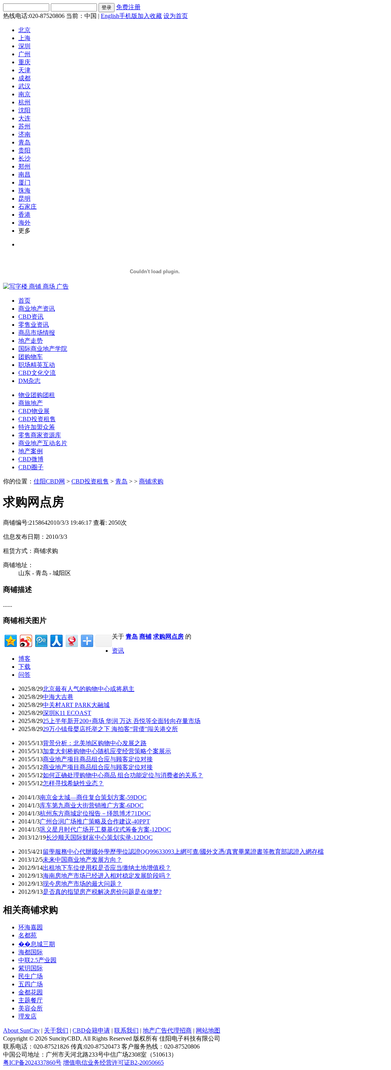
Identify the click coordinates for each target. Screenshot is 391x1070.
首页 (24, 300)
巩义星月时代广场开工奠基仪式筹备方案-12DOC (105, 829)
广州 (24, 54)
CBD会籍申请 (91, 1030)
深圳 (24, 46)
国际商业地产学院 (42, 348)
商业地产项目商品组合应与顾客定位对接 (98, 759)
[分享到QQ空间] (10, 640)
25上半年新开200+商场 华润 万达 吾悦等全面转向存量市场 (121, 721)
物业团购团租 (36, 395)
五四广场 (30, 984)
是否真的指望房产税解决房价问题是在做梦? (102, 891)
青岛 (24, 142)
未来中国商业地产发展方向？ (82, 859)
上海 (24, 38)
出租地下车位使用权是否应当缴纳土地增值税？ (107, 867)
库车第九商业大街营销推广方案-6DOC (92, 805)
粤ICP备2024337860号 (32, 1062)
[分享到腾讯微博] (41, 640)
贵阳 (24, 150)
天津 (24, 70)
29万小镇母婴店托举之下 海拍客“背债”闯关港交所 (110, 729)
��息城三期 (36, 944)
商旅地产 (30, 403)
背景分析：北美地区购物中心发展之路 (95, 743)
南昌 (24, 174)
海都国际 (30, 952)
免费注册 (128, 7)
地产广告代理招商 (167, 1030)
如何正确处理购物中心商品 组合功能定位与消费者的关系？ (123, 775)
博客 (24, 658)
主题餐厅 (30, 1000)
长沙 (24, 158)
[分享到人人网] (56, 640)
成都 (24, 78)
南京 (24, 94)
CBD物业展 (34, 411)
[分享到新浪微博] (25, 640)
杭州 (24, 102)
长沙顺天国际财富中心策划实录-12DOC (99, 837)
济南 (24, 134)
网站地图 (208, 1030)
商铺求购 (151, 481)
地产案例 (30, 451)
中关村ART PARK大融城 (76, 705)
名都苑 (27, 935)
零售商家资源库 (39, 435)
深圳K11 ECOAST (67, 713)
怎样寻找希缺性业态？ (73, 783)
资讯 (118, 650)
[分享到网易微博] (71, 640)
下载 (24, 666)
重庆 (24, 62)
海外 (24, 222)
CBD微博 (31, 459)
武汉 (24, 86)
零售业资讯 (33, 324)
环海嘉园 (30, 927)
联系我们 (126, 1030)
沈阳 (24, 110)
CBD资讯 (31, 316)
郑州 (24, 166)
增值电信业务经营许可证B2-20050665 (113, 1062)
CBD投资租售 (37, 419)
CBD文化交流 (37, 373)
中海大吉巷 (58, 697)
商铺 (145, 636)
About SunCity (21, 1030)
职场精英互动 (36, 365)
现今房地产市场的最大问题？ (82, 883)
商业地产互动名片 (42, 443)
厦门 (24, 182)
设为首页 (175, 16)
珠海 (24, 190)
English (110, 16)
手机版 (128, 16)
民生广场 (30, 976)
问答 (24, 674)
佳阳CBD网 (49, 481)
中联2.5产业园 (37, 960)
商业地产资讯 (36, 308)
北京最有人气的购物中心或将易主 (88, 689)
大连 (24, 118)
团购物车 (30, 356)
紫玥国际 (30, 968)
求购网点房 (168, 636)
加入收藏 (149, 16)
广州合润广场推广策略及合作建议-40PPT (95, 821)
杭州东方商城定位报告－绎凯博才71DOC (95, 813)
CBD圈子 (31, 467)
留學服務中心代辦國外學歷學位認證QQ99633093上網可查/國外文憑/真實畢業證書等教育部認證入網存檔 (183, 851)
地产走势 (30, 340)
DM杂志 (29, 381)
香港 (24, 214)
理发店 (27, 1016)
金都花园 (30, 992)
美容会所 (30, 1008)
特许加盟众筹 (36, 427)
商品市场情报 (36, 332)
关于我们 (56, 1030)
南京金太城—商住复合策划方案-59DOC (93, 797)
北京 (24, 30)
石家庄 (27, 206)
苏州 (24, 126)
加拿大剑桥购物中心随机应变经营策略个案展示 (107, 751)
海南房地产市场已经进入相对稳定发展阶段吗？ (107, 875)
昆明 (24, 198)
